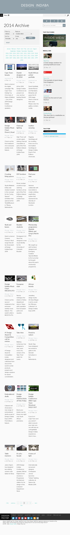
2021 (25, 53)
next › (36, 503)
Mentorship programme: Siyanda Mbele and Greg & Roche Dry (34, 230)
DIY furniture (21, 174)
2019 (32, 53)
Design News (21, 80)
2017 (7, 55)
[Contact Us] (37, 518)
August (35, 49)
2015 (14, 55)
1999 (36, 58)
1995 (21, 60)
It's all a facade (19, 454)
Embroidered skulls (9, 395)
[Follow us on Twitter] (46, 20)
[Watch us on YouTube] (25, 518)
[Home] (35, 6)
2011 (29, 55)
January (9, 49)
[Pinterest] (19, 518)
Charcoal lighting (20, 126)
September (13, 51)
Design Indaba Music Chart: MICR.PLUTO (9, 287)
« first (7, 503)
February (14, 49)
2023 (18, 53)
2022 (21, 53)
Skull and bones (8, 226)
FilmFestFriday (48, 113)
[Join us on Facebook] (54, 20)
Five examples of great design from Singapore (53, 81)
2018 (36, 53)
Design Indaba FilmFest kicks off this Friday (22, 397)
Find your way (32, 175)
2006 (14, 58)
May (25, 49)
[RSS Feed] (34, 518)
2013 (21, 55)
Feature (17, 31)
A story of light (32, 454)
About (14, 515)
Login (43, 515)
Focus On (46, 78)
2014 (18, 55)
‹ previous (13, 503)
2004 (21, 58)
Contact (20, 515)
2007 (10, 58)
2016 (10, 55)
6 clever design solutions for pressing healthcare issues (53, 64)
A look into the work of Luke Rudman (53, 99)
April (22, 49)
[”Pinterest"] (61, 20)
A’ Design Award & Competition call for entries (9, 336)
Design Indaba (13, 524)
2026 (7, 53)
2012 (25, 55)
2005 (18, 58)
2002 (29, 58)
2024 (14, 53)
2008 (7, 58)
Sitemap (49, 515)
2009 (36, 55)
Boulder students (20, 226)
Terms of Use (57, 515)
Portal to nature (32, 333)
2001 (32, 58)
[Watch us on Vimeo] (28, 518)
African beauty (31, 285)
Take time (20, 332)
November (24, 51)
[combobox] (54, 15)
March (18, 49)
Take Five (46, 61)
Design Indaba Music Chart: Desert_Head (9, 128)
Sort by (7, 36)
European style (20, 285)
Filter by (7, 31)
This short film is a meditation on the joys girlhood (54, 116)
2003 (25, 58)
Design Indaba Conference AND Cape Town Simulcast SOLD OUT (33, 400)
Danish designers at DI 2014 (21, 75)
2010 (32, 55)
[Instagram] (22, 518)
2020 (29, 53)
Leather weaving (31, 126)
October (19, 51)
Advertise (27, 515)
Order (17, 36)
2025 (10, 53)
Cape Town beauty (9, 74)
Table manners (8, 454)
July (31, 49)
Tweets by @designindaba (51, 136)
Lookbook (8, 78)
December (30, 51)
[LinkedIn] (31, 518)
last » (22, 505)
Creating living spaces (9, 175)
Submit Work (36, 515)
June (28, 49)
